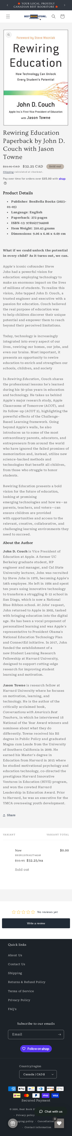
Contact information (38, 1127)
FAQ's (12, 1009)
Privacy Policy (19, 1000)
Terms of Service (21, 991)
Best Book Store (29, 1109)
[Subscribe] (59, 1034)
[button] (8, 16)
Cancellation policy (50, 1121)
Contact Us (16, 964)
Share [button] (11, 815)
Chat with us (53, 1111)
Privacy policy (25, 1115)
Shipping (8, 172)
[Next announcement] (64, 5)
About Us (15, 955)
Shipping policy (23, 1121)
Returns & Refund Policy (27, 982)
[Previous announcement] (7, 5)
